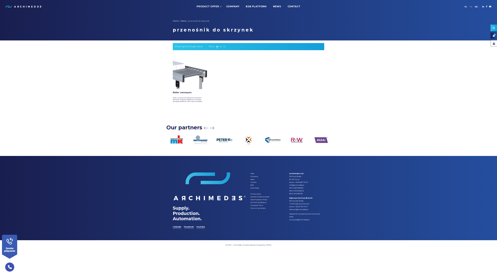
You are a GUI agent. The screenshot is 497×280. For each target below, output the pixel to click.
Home (176, 21)
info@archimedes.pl (296, 185)
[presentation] (206, 128)
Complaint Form (256, 205)
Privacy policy (255, 194)
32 (221, 46)
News (252, 179)
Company (254, 176)
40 (224, 46)
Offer (252, 173)
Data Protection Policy (258, 200)
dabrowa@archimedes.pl (298, 209)
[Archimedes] (24, 6)
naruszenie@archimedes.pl (299, 220)
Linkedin (177, 227)
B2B (252, 185)
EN (471, 7)
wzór (314, 214)
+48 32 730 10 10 (301, 207)
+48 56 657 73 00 (301, 182)
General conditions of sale (259, 197)
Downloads (254, 188)
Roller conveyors (182, 92)
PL (466, 7)
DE (476, 7)
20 (217, 46)
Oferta (183, 21)
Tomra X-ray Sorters (257, 208)
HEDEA (269, 245)
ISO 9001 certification (258, 202)
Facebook (189, 227)
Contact (253, 182)
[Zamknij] (18, 234)
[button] (9, 267)
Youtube (200, 227)
